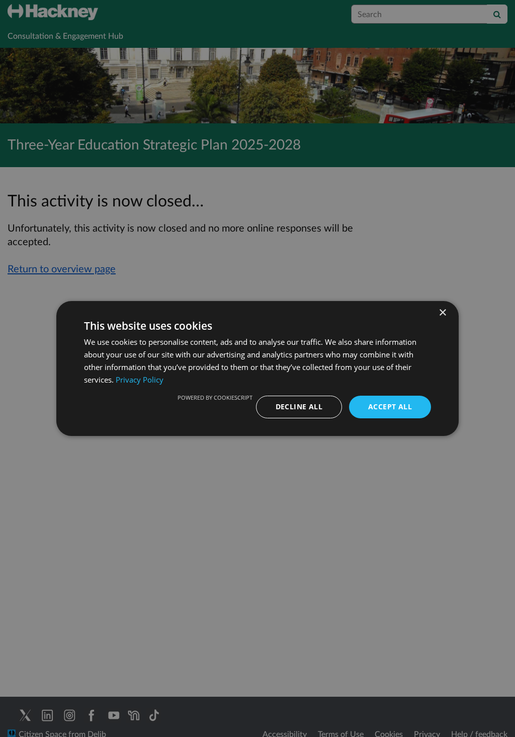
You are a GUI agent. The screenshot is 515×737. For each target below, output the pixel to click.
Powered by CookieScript (215, 397)
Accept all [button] (390, 406)
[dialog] (257, 368)
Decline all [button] (299, 406)
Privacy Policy (139, 380)
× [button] (442, 313)
